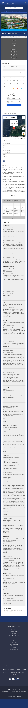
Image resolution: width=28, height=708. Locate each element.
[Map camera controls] (23, 128)
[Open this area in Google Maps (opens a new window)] (5, 136)
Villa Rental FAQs (14, 644)
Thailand (14, 113)
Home (3, 11)
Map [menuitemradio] (6, 117)
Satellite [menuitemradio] (13, 117)
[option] (14, 21)
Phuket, (9, 113)
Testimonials (14, 642)
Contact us (6, 610)
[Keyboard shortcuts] (9, 136)
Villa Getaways (18, 696)
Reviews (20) (9, 36)
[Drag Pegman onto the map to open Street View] (23, 133)
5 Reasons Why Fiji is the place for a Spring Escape (14, 669)
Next (22, 30)
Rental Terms (14, 629)
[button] (14, 128)
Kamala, (6, 113)
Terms (24, 136)
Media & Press (14, 646)
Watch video (14, 30)
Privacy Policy (14, 633)
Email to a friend (14, 36)
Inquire (19, 36)
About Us (14, 639)
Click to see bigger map (19, 138)
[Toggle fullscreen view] (23, 117)
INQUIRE (14, 105)
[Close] (16, 121)
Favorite (24, 36)
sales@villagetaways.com (16, 693)
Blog (14, 640)
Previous (5, 30)
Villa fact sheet (3, 36)
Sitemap (14, 647)
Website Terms (14, 631)
